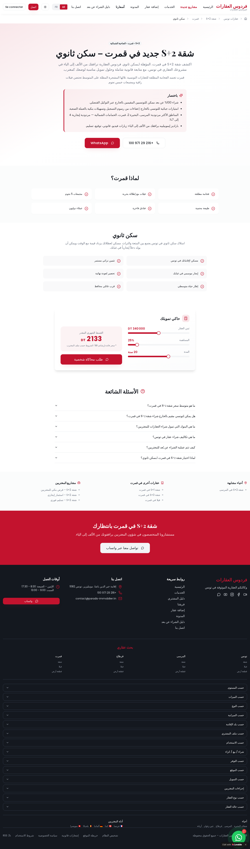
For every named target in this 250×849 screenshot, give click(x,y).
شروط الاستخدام (24, 835)
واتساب (28, 601)
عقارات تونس (231, 19)
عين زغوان (209, 826)
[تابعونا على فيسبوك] (238, 594)
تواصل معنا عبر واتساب (122, 548)
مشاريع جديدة (188, 7)
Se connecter (14, 7)
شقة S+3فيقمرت (149, 495)
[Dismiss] (245, 844)
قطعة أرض (242, 671)
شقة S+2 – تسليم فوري (64, 500)
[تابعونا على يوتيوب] (225, 594)
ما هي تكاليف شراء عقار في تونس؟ (174, 437)
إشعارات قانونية (70, 835)
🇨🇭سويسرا (75, 826)
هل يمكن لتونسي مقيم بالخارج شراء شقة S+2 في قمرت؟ (160, 416)
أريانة (199, 826)
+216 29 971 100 (141, 143)
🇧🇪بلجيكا (87, 826)
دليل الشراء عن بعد (98, 7)
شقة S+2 (211, 19)
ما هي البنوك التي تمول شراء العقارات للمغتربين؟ (165, 426)
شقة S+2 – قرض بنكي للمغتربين (59, 490)
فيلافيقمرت (152, 500)
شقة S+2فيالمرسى (231, 490)
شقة (245, 661)
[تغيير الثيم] (45, 7)
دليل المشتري (176, 598)
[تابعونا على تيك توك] (245, 594)
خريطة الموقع (90, 835)
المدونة (134, 7)
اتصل (33, 7)
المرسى (228, 826)
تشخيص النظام (110, 835)
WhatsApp (99, 143)
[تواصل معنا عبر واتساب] (219, 594)
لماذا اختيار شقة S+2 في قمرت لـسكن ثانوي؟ (168, 458)
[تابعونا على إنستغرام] (232, 594)
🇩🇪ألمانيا (98, 826)
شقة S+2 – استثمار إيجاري (62, 495)
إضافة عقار (151, 7)
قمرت (195, 19)
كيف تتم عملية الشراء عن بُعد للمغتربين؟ (170, 447)
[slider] (159, 333)
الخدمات (169, 7)
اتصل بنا (76, 7)
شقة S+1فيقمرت (149, 490)
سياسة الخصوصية (47, 835)
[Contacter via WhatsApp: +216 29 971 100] (239, 838)
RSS (5, 835)
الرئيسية (208, 7)
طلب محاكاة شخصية (88, 359)
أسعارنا (120, 7)
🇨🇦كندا (108, 826)
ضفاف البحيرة (240, 826)
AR (63, 7)
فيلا (245, 666)
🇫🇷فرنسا (118, 826)
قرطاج (219, 826)
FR (56, 7)
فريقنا (181, 604)
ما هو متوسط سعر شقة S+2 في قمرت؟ (171, 405)
